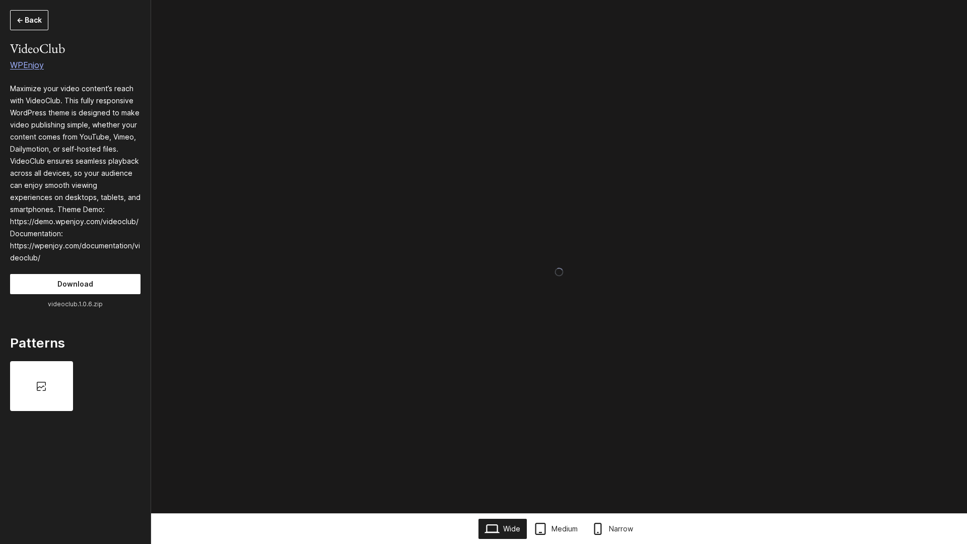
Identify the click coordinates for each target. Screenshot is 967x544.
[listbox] (75, 386)
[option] (41, 386)
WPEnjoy (27, 65)
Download (75, 284)
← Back (29, 20)
